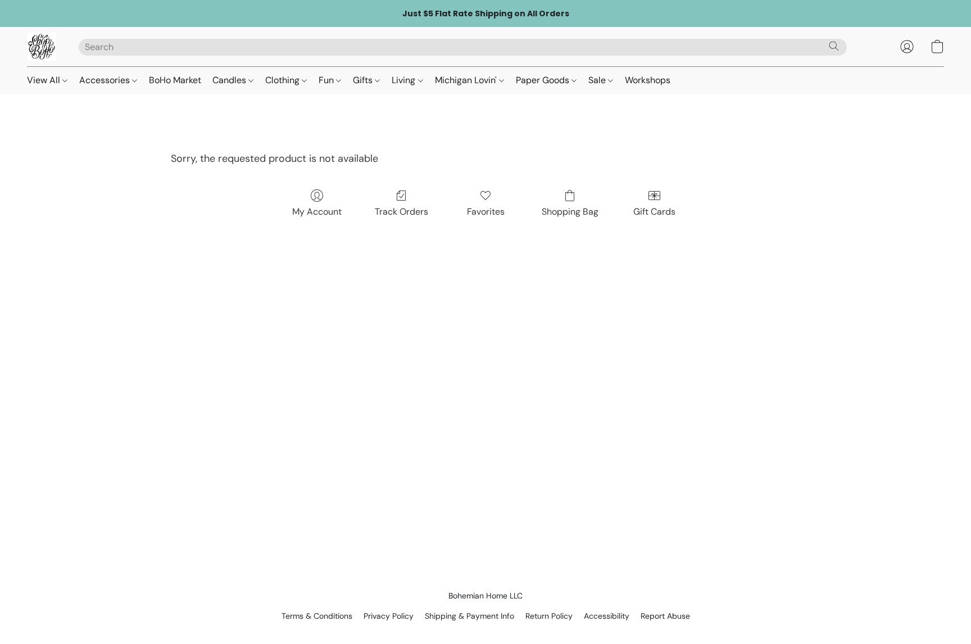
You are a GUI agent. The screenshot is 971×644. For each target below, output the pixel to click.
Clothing (283, 80)
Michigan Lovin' (467, 80)
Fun (327, 80)
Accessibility (606, 616)
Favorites (486, 211)
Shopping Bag (570, 211)
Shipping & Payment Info (469, 616)
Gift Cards (654, 211)
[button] (41, 47)
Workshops (647, 80)
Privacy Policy (389, 616)
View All (44, 80)
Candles (230, 80)
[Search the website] (833, 46)
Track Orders (401, 211)
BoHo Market (175, 80)
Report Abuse (665, 616)
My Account (317, 211)
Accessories (105, 80)
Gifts (364, 80)
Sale (598, 80)
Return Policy (549, 616)
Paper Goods (543, 80)
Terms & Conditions (317, 616)
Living (405, 80)
